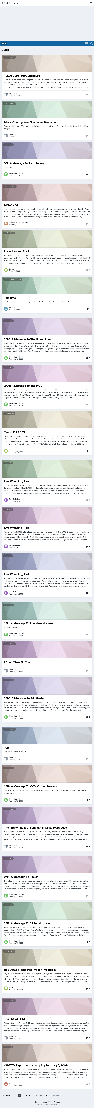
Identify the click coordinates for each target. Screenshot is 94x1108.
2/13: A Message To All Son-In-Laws (27, 923)
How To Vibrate (9, 57)
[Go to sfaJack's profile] (6, 309)
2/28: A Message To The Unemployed (28, 339)
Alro (10, 1083)
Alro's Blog (8, 1047)
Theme (37, 1102)
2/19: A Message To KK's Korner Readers (30, 786)
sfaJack (12, 308)
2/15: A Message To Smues (21, 877)
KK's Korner (8, 145)
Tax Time (10, 297)
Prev (8, 1095)
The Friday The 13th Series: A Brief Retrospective (35, 827)
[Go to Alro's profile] (6, 1084)
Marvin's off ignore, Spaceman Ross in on (30, 122)
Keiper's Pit (8, 463)
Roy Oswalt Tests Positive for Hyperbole (30, 969)
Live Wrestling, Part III (18, 481)
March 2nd (11, 205)
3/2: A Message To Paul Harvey (24, 163)
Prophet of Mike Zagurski (18, 222)
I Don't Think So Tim (17, 662)
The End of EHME (15, 1019)
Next (41, 1095)
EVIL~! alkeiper (14, 499)
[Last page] (46, 1095)
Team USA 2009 (14, 432)
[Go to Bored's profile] (6, 270)
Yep (6, 747)
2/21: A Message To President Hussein (28, 623)
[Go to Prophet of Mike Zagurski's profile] (6, 223)
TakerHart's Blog (10, 186)
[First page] (3, 1095)
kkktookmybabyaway (17, 173)
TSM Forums (10, 3)
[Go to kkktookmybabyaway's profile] (6, 174)
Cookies (57, 1102)
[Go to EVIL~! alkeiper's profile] (6, 500)
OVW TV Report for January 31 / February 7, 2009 (36, 1065)
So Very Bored (9, 233)
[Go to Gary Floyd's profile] (6, 94)
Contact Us (47, 1102)
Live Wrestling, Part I (17, 574)
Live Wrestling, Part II (17, 527)
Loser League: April (16, 251)
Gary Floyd (13, 93)
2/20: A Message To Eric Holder (24, 698)
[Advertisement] (47, 23)
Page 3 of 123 (56, 1095)
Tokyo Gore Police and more (22, 75)
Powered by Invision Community (47, 1104)
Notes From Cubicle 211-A (13, 279)
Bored (11, 269)
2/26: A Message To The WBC (23, 385)
